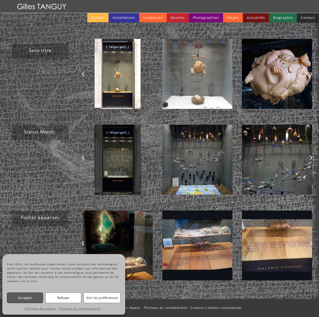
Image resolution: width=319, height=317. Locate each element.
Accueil (97, 17)
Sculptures (153, 17)
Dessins (178, 17)
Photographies (206, 17)
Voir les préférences (102, 297)
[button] (83, 74)
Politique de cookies (40, 308)
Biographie (283, 17)
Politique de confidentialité (79, 308)
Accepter (25, 297)
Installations (124, 17)
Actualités (256, 17)
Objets (233, 17)
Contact (308, 17)
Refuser (63, 297)
